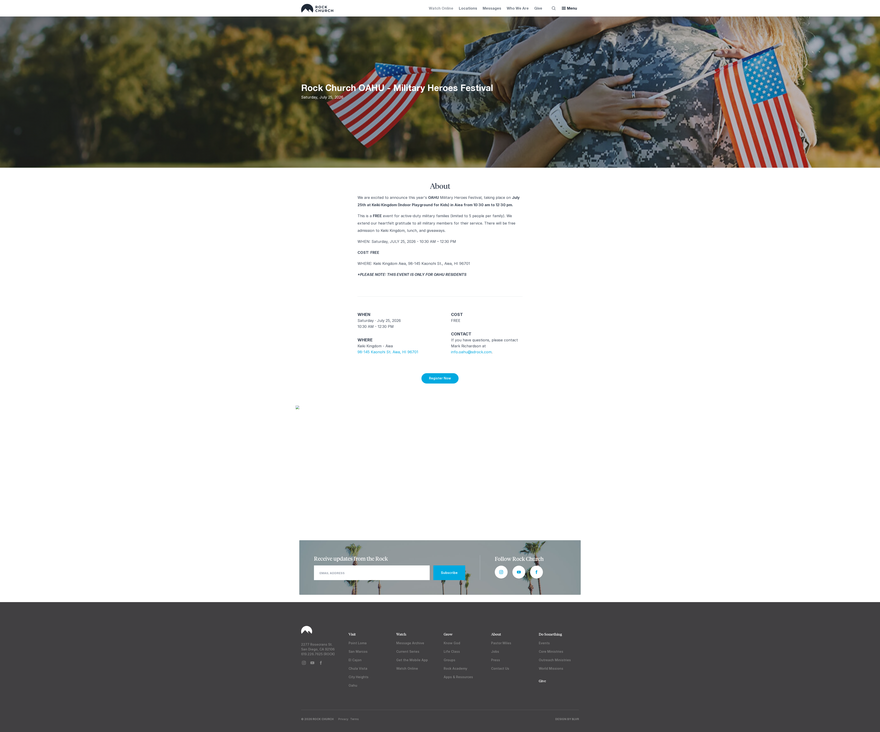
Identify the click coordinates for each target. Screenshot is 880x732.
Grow (448, 634)
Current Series (407, 651)
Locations (468, 8)
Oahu (353, 685)
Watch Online (441, 8)
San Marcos (358, 651)
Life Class (452, 651)
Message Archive (410, 643)
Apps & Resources (458, 677)
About (496, 634)
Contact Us (500, 668)
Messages (492, 8)
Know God (452, 643)
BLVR (575, 719)
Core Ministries (551, 651)
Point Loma (358, 643)
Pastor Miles (501, 643)
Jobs (495, 651)
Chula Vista (358, 668)
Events (544, 643)
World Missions (551, 668)
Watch (401, 634)
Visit (352, 634)
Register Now (440, 378)
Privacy (343, 719)
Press (495, 660)
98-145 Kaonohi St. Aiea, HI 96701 (388, 352)
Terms (354, 719)
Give (538, 8)
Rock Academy (455, 668)
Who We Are (518, 8)
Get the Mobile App (412, 660)
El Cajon (355, 660)
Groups (449, 660)
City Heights (358, 677)
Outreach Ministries (555, 660)
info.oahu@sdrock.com (471, 352)
